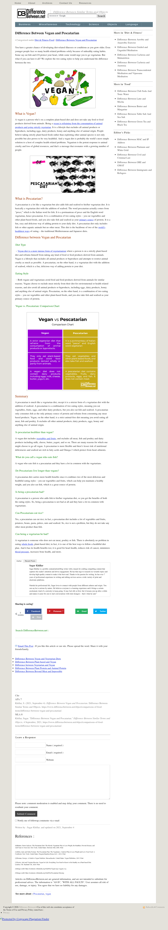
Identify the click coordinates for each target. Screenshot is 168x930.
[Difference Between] (31, 18)
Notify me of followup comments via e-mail (38, 820)
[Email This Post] (16, 645)
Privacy (6, 912)
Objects (112, 24)
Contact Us (65, 3)
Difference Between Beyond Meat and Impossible (38, 671)
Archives (47, 3)
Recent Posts (30, 561)
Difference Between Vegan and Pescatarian (76, 39)
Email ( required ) (54, 752)
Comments (160, 907)
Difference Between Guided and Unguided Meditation (132, 48)
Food (51, 39)
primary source (86, 219)
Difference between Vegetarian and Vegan (35, 664)
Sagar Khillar (36, 565)
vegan (48, 893)
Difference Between (27, 907)
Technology (73, 24)
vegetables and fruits (46, 438)
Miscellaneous (48, 24)
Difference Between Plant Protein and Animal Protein (40, 668)
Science (94, 24)
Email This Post (25, 645)
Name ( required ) (54, 745)
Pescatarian (38, 893)
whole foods (27, 544)
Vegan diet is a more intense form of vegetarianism (42, 250)
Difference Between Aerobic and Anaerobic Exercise (132, 41)
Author (19, 561)
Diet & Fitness (42, 39)
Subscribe (150, 907)
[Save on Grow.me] (72, 611)
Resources (85, 3)
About (31, 3)
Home (18, 3)
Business (25, 24)
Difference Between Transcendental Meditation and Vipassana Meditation (134, 73)
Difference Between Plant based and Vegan (35, 661)
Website (50, 759)
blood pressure (22, 551)
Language (132, 24)
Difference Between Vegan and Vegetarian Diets (38, 658)
